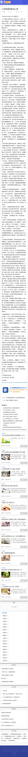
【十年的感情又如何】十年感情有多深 (11, 697)
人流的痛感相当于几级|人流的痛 (10, 469)
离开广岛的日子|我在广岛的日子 (10, 416)
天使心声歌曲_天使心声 (12, 400)
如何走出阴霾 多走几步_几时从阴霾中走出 (13, 536)
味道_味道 (3, 678)
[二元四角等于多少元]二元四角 (10, 586)
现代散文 (6, 657)
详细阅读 (23, 446)
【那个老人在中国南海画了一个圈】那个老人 (13, 693)
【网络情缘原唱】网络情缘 (7, 681)
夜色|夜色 (5, 425)
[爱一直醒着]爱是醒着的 (8, 553)
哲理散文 (6, 627)
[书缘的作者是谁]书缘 (6, 712)
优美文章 (6, 660)
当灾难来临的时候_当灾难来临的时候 (15, 397)
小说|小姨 (5, 690)
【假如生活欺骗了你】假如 (7, 675)
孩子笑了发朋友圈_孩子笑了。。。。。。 (10, 725)
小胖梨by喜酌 (8, 738)
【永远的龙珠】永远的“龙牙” (9, 423)
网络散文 (6, 635)
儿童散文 (6, 638)
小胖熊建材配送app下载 (9, 736)
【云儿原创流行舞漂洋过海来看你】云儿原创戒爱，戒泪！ (14, 435)
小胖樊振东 (18, 736)
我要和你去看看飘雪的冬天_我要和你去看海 (13, 420)
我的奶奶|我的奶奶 (7, 703)
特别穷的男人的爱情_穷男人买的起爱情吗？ (14, 519)
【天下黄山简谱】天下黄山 (9, 410)
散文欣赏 (6, 641)
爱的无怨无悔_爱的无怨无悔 (9, 485)
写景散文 (6, 643)
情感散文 (6, 649)
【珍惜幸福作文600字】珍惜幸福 (10, 414)
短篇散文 (6, 655)
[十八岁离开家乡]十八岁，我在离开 (11, 418)
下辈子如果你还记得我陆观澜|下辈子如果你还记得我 (14, 452)
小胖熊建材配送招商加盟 (15, 734)
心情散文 (4, 11)
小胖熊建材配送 (4, 734)
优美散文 (6, 646)
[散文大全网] (5, 3)
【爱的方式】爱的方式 (7, 502)
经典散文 (6, 621)
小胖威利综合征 (16, 738)
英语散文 (6, 629)
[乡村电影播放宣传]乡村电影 (9, 412)
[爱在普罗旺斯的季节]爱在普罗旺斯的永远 (12, 427)
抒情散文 (6, 618)
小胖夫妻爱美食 (11, 740)
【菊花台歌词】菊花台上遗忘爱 (10, 700)
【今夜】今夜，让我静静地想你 (8, 671)
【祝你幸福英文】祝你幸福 (7, 668)
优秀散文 (6, 652)
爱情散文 (6, 615)
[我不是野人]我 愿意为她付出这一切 (11, 570)
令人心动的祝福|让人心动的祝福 (8, 722)
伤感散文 (6, 632)
